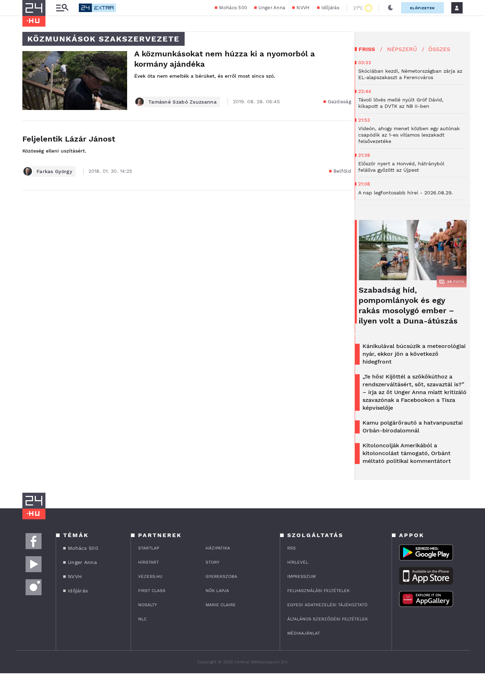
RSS (291, 548)
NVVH (303, 7)
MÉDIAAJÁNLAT (303, 633)
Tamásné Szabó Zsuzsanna (182, 102)
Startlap (148, 548)
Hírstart (148, 562)
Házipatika (218, 548)
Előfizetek (422, 8)
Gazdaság (339, 101)
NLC (142, 619)
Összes (439, 49)
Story (212, 562)
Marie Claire (221, 604)
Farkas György (54, 171)
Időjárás (330, 7)
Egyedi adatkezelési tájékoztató (327, 604)
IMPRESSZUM (301, 576)
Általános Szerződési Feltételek (327, 619)
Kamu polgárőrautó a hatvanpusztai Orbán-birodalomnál (413, 426)
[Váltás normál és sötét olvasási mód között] (390, 8)
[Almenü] (62, 8)
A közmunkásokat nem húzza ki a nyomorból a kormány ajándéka (224, 58)
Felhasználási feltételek (318, 590)
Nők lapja (217, 590)
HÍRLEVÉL (297, 562)
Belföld (342, 171)
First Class (151, 590)
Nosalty (147, 604)
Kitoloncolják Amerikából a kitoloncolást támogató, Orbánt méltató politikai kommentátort (407, 453)
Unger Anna (271, 7)
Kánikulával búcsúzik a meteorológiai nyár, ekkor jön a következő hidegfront (414, 354)
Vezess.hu (150, 576)
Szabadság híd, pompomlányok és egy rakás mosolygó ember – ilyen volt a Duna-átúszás (408, 305)
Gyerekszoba (221, 576)
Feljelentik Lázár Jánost (68, 138)
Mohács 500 (233, 7)
